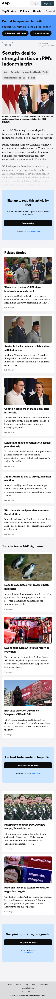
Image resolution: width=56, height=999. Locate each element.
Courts (37, 11)
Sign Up (47, 3)
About (34, 985)
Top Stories (9, 11)
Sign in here (35, 231)
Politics (24, 11)
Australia (15, 72)
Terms (10, 985)
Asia (5, 72)
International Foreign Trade (35, 72)
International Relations (14, 77)
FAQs (26, 985)
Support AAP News (28, 942)
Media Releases (28, 988)
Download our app (41, 33)
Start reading (28, 223)
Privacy (18, 985)
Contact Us (44, 985)
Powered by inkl (28, 992)
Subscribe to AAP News (15, 33)
